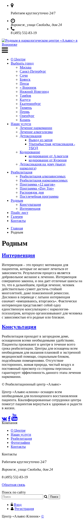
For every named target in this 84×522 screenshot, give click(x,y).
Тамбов (25, 95)
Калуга (25, 100)
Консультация (30, 204)
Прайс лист (19, 212)
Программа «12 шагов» (37, 184)
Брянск (25, 79)
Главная (17, 228)
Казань (25, 120)
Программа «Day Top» (37, 188)
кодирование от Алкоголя (48, 156)
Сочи (24, 75)
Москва (25, 67)
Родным (17, 200)
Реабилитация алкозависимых (43, 176)
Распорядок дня (32, 192)
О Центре (18, 59)
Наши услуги (21, 124)
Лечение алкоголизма (36, 132)
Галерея (17, 217)
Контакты (18, 221)
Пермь (25, 112)
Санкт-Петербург (33, 71)
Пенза (24, 83)
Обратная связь (13, 485)
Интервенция (30, 208)
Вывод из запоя (40, 140)
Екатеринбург (30, 104)
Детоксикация (30, 136)
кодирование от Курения (48, 160)
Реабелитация (21, 438)
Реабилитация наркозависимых (44, 180)
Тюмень (26, 108)
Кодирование (30, 152)
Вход (18, 505)
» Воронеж (28, 87)
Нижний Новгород (34, 91)
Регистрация (24, 509)
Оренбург (27, 116)
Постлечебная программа (39, 196)
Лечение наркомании (36, 128)
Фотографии (20, 442)
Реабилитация (21, 172)
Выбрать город (22, 63)
